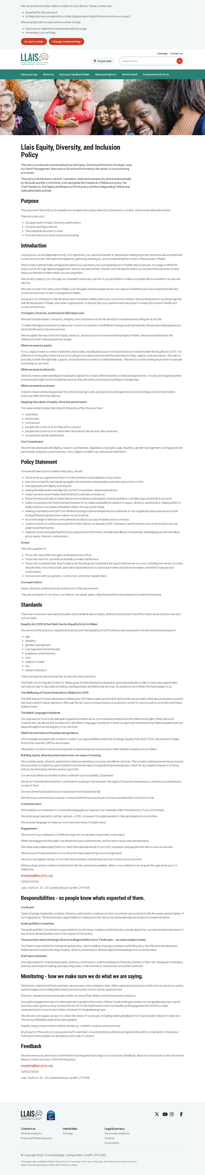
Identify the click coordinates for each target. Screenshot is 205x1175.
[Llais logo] (34, 58)
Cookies (109, 1138)
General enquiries (31, 1133)
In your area (104, 60)
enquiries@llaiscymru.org (36, 875)
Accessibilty (112, 1142)
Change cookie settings (66, 41)
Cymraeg (162, 53)
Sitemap (68, 1133)
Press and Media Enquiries (36, 1138)
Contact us (176, 53)
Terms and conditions (117, 1133)
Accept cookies (34, 41)
